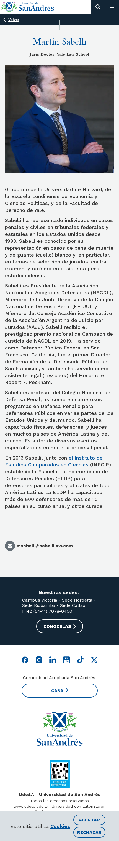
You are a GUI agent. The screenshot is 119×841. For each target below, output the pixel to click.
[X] (94, 659)
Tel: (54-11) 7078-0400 (47, 611)
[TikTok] (80, 659)
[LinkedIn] (52, 659)
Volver (13, 20)
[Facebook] (25, 659)
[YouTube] (66, 659)
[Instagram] (38, 659)
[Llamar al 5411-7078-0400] (60, 774)
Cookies (60, 826)
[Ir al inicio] (27, 7)
